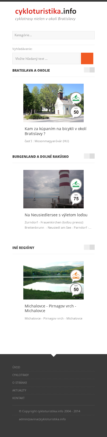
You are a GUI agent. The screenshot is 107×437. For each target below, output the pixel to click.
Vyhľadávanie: (22, 49)
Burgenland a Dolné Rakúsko (40, 156)
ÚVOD (16, 367)
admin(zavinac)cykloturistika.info (42, 419)
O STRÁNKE (19, 383)
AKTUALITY (19, 390)
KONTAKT (18, 398)
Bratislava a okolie (31, 70)
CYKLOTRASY (20, 375)
